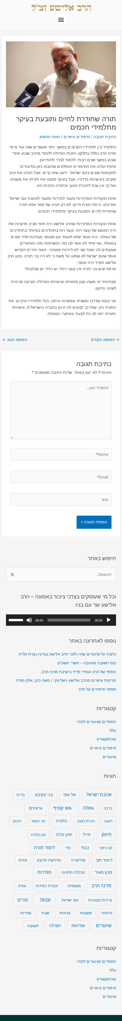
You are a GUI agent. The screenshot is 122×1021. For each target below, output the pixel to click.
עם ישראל (70, 899)
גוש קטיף (62, 808)
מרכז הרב (101, 885)
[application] (61, 620)
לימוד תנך (104, 860)
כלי (68, 848)
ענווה (45, 900)
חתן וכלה (64, 834)
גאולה (88, 808)
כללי (112, 730)
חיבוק (17, 821)
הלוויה (61, 821)
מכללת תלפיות (73, 872)
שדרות (25, 912)
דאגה (108, 821)
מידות (22, 860)
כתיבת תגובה (104, 136)
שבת (45, 912)
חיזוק (107, 834)
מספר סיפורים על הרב (97, 689)
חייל (87, 834)
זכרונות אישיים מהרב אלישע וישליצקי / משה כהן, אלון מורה (66, 680)
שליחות (78, 925)
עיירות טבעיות (100, 899)
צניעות (64, 913)
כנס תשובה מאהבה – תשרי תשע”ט (86, 663)
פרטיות (107, 913)
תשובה (33, 925)
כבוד (85, 847)
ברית (20, 794)
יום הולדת (38, 834)
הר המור (38, 820)
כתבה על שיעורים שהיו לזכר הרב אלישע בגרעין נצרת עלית (67, 654)
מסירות (44, 872)
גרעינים (35, 808)
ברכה (108, 808)
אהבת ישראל (99, 794)
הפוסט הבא (15, 339)
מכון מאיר (103, 872)
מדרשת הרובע (49, 860)
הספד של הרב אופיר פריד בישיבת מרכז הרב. (78, 671)
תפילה (55, 925)
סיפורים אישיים (77, 136)
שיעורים (109, 756)
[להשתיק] (29, 620)
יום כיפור (105, 848)
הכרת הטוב (86, 821)
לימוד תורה (44, 847)
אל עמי (69, 794)
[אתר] (61, 501)
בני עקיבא (44, 794)
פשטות (86, 913)
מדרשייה (78, 860)
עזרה (22, 885)
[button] (61, 19)
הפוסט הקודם (105, 339)
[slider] (17, 619)
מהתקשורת (106, 739)
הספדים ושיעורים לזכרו (96, 721)
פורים (22, 900)
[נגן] (109, 620)
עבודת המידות (47, 885)
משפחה (74, 885)
